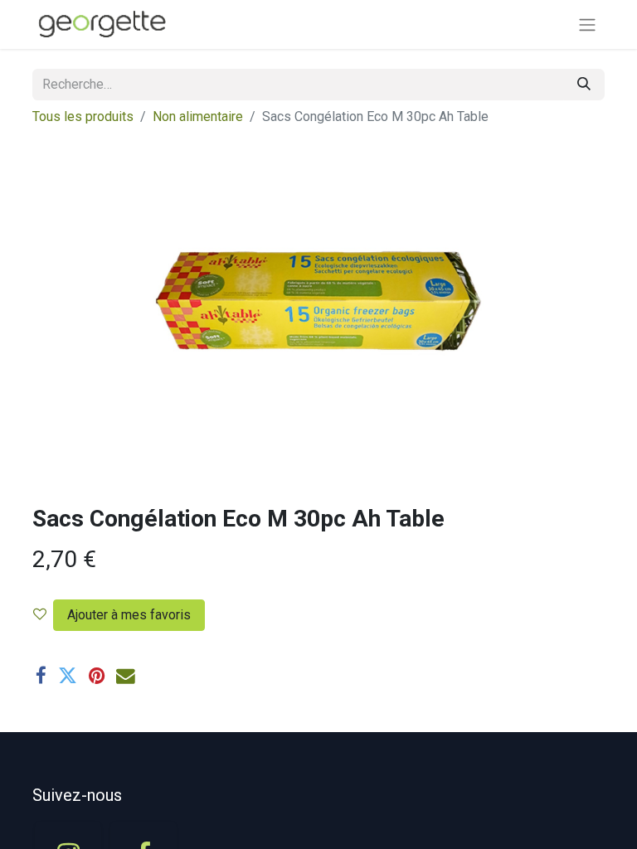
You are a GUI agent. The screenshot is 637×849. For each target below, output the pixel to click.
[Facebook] (41, 676)
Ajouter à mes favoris (129, 615)
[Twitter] (67, 676)
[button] (125, 615)
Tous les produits (83, 116)
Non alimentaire (198, 116)
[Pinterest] (97, 676)
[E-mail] (125, 676)
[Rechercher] (584, 84)
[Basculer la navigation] (587, 24)
